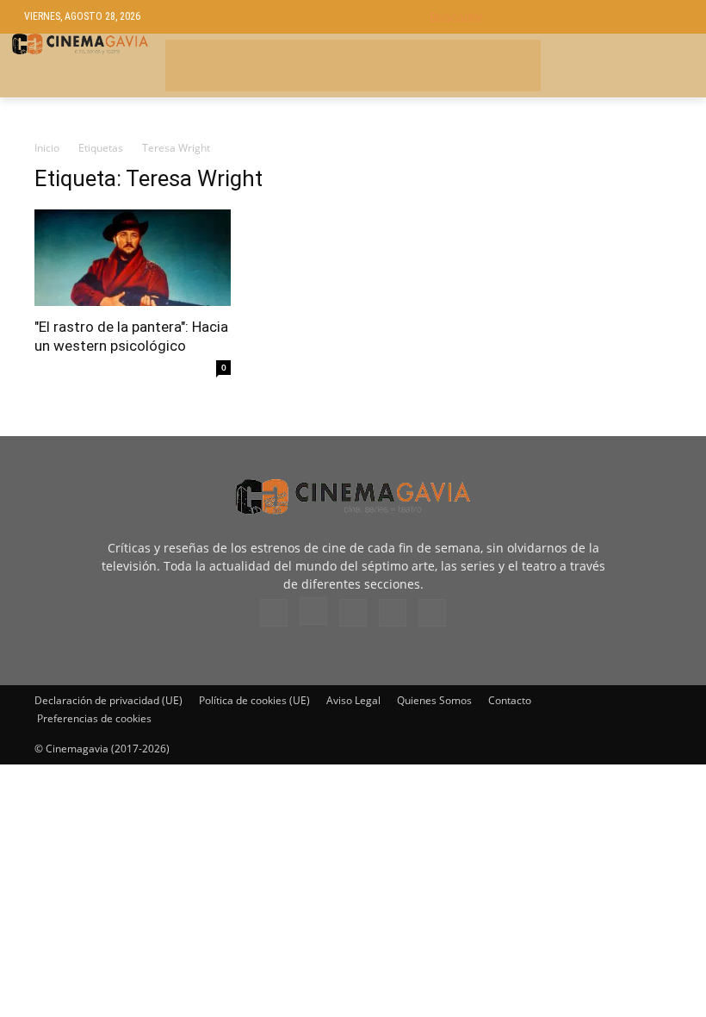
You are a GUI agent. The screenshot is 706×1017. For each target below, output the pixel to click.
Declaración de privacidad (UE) (108, 700)
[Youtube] (432, 613)
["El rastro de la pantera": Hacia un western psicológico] (132, 258)
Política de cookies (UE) (254, 700)
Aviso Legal (353, 700)
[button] (556, 16)
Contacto (509, 700)
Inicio (46, 147)
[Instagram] (313, 611)
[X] (392, 613)
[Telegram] (353, 613)
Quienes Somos (434, 700)
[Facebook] (274, 613)
